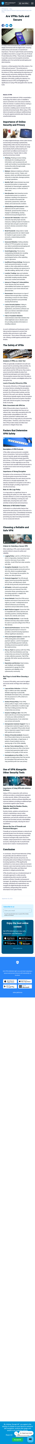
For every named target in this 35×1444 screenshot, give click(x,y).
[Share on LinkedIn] (10, 25)
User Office (25, 3)
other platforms (17, 948)
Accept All (17, 1440)
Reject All (9, 1435)
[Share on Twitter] (6, 25)
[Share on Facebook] (3, 25)
